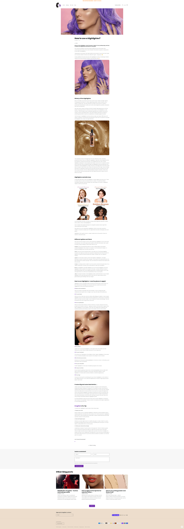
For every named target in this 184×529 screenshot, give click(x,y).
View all (92, 505)
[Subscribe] (72, 515)
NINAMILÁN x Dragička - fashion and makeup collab (68, 491)
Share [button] (77, 43)
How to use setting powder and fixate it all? (116, 491)
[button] (123, 5)
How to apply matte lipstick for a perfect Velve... (91, 491)
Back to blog (93, 445)
